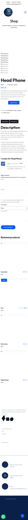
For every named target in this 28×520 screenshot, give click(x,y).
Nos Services (5, 442)
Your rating (4, 204)
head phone (10, 110)
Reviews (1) (14, 121)
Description (5, 121)
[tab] (5, 121)
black (5, 112)
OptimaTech (19, 499)
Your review (4, 211)
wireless (19, 110)
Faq (3, 431)
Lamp (15, 110)
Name (3, 179)
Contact (8, 2)
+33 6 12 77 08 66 (16, 2)
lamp (8, 112)
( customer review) (12, 84)
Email (2, 189)
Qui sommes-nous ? (7, 429)
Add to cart (13, 102)
